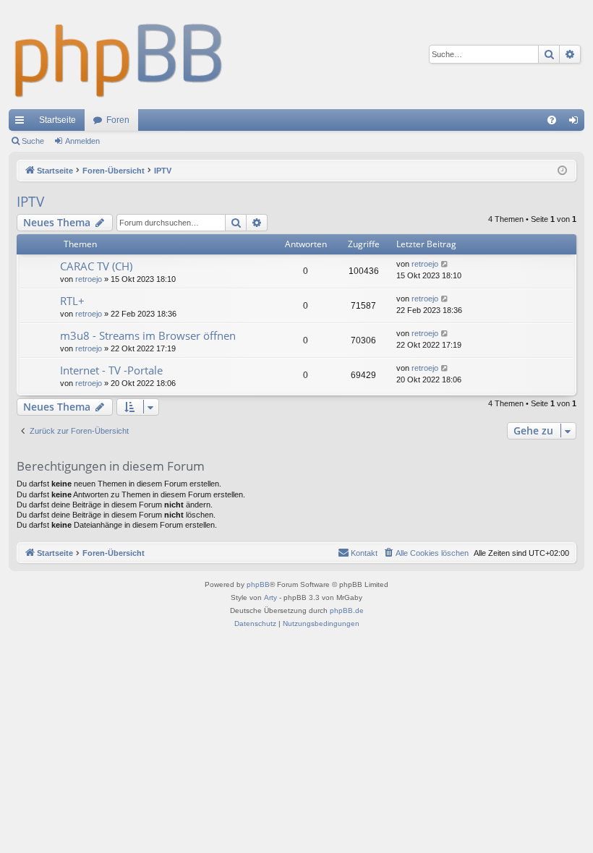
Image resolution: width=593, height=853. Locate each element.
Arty (270, 597)
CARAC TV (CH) (96, 266)
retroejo (88, 279)
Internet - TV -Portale (111, 370)
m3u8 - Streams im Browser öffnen (148, 335)
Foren (117, 120)
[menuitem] (552, 120)
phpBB (258, 584)
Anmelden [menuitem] (576, 123)
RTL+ (72, 300)
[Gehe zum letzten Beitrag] (445, 264)
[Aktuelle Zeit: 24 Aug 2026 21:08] (562, 171)
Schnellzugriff (22, 123)
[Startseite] (119, 54)
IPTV (30, 201)
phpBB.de (347, 610)
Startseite (57, 120)
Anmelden (82, 141)
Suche (33, 141)
